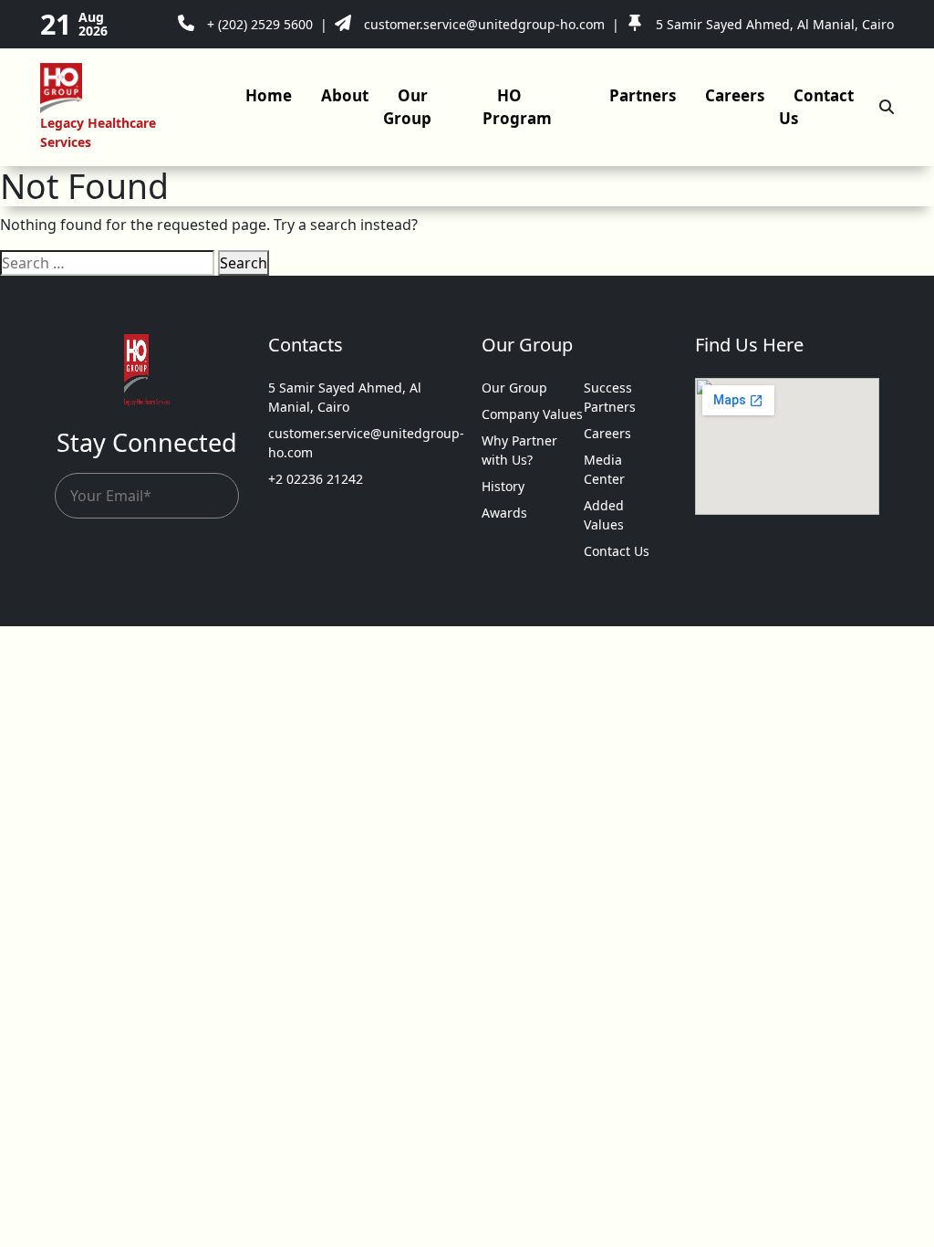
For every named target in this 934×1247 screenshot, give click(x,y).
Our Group (407, 107)
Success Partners (610, 397)
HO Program (517, 107)
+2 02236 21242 (315, 478)
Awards (504, 512)
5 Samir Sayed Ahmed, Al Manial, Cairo (344, 397)
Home (268, 95)
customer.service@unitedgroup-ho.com (360, 442)
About (344, 95)
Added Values (604, 515)
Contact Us (816, 107)
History (503, 486)
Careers (734, 95)
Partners (642, 95)
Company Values (532, 414)
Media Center (604, 469)
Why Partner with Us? (519, 450)
